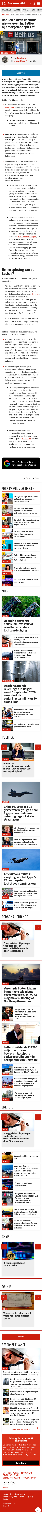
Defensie (5, 659)
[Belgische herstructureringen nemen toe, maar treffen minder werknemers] (7, 541)
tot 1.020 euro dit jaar (27, 236)
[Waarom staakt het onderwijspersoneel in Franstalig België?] (7, 1091)
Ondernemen (6, 10)
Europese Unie (7, 718)
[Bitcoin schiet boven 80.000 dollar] (7, 1180)
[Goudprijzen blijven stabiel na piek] (7, 1153)
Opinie (4, 1309)
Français (5, 1487)
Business (5, 526)
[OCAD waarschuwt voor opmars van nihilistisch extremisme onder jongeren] (7, 506)
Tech (33, 10)
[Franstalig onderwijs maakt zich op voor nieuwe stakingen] (7, 565)
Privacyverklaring (29, 1477)
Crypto (5, 1188)
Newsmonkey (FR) (26, 1497)
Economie (16, 10)
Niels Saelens (21, 58)
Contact (6, 1506)
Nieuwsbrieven (26, 1472)
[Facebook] (4, 1482)
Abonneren (7, 1472)
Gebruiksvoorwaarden (11, 1477)
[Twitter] (9, 1482)
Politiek (25, 10)
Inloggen (16, 1472)
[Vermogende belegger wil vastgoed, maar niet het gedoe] (18, 1293)
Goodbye (6, 1499)
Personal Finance (7, 53)
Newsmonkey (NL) (10, 1497)
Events (5, 1475)
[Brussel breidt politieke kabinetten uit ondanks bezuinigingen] (7, 530)
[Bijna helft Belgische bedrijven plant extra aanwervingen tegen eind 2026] (7, 518)
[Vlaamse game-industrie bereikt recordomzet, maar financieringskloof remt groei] (7, 1065)
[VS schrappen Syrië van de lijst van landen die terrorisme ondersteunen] (7, 826)
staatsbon (9, 107)
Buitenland (6, 834)
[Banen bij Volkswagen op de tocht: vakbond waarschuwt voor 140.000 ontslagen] (7, 901)
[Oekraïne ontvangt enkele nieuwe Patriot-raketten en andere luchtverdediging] (21, 597)
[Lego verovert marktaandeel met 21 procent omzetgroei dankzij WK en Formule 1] (7, 889)
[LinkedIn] (13, 1482)
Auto (4, 909)
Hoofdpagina (5, 14)
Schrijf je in (21, 1463)
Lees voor (21, 73)
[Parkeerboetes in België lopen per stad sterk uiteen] (7, 721)
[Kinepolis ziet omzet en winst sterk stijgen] (7, 577)
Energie (5, 646)
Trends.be (35, 294)
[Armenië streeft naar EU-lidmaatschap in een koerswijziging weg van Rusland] (7, 708)
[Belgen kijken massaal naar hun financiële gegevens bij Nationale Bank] (7, 553)
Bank (4, 503)
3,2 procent (26, 439)
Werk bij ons (14, 1475)
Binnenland (6, 515)
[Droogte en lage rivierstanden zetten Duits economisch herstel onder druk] (7, 495)
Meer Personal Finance (25, 1429)
